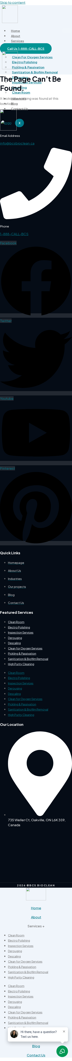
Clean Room (16, 622)
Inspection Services (20, 632)
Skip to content (12, 2)
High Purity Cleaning (21, 664)
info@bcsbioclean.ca (17, 143)
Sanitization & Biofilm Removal (35, 72)
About (15, 36)
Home (15, 31)
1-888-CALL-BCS (14, 234)
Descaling (14, 643)
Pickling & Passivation (22, 653)
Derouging (15, 638)
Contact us (19, 108)
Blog (14, 103)
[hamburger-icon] (67, 30)
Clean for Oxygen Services (32, 57)
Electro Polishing (19, 627)
